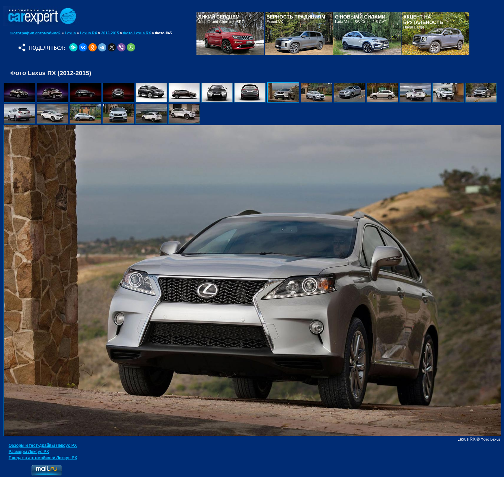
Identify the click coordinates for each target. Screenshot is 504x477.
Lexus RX (88, 33)
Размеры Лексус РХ (29, 451)
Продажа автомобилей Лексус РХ (43, 457)
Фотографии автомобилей (35, 33)
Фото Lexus (491, 439)
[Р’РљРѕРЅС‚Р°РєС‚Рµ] (83, 47)
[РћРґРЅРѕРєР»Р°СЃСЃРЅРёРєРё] (92, 47)
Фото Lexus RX (137, 33)
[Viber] (121, 47)
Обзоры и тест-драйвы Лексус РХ (43, 445)
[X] (112, 47)
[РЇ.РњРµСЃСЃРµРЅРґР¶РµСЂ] (73, 47)
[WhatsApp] (131, 47)
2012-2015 (110, 33)
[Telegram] (102, 47)
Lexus (70, 33)
